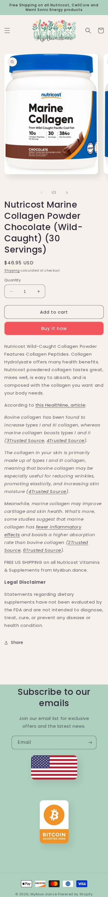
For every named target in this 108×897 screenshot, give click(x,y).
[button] (7, 30)
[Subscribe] (90, 742)
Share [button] (17, 642)
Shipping (12, 270)
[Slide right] (66, 192)
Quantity (12, 280)
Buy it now (54, 328)
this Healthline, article (60, 405)
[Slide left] (41, 192)
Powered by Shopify (75, 894)
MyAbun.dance (44, 894)
